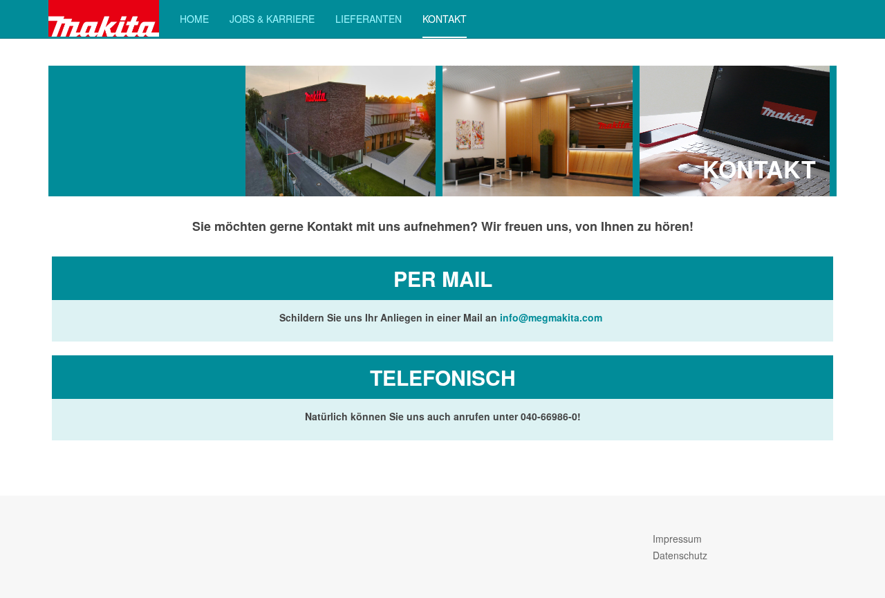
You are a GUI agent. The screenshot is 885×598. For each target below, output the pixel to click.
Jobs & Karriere (272, 19)
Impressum (677, 538)
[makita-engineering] (103, 18)
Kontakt (444, 19)
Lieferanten (368, 19)
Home (194, 19)
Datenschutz (680, 555)
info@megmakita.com (551, 317)
